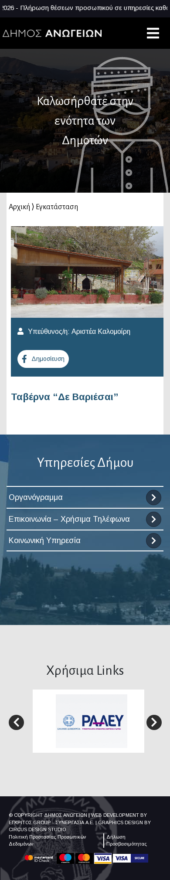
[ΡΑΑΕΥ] (91, 720)
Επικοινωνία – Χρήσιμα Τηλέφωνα (69, 519)
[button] (16, 722)
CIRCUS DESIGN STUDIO (37, 829)
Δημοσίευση (48, 358)
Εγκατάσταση (57, 207)
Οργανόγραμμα (36, 497)
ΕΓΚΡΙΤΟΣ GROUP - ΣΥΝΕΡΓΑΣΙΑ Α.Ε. (51, 822)
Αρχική (19, 207)
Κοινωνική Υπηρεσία (45, 540)
